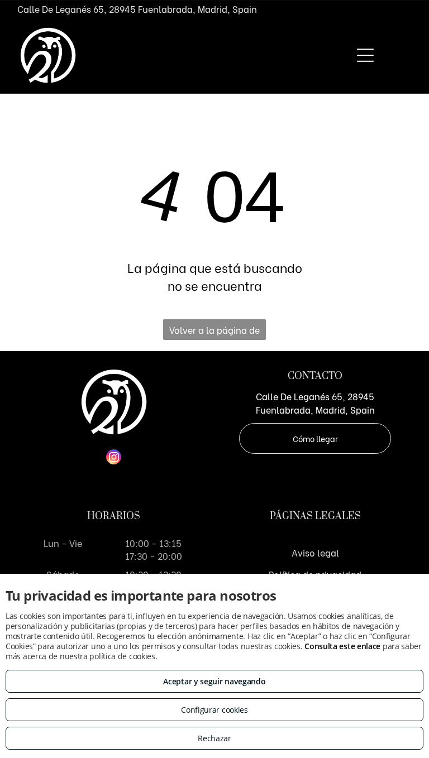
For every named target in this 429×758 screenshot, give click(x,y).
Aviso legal (315, 552)
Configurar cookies (214, 709)
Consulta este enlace (342, 646)
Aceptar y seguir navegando (214, 681)
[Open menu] (365, 55)
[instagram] (113, 458)
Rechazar (214, 738)
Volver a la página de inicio (214, 331)
